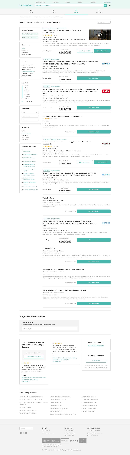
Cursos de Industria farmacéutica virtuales (28, 178)
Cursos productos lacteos (29, 161)
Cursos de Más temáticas (88, 396)
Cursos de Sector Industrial (89, 405)
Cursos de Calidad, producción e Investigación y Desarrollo (33, 403)
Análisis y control (26, 69)
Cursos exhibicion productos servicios (30, 169)
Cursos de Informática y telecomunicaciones (63, 414)
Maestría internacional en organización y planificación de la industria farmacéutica (34, 379)
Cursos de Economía (56, 405)
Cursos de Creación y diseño (27, 413)
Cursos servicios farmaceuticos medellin (29, 158)
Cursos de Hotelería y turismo (59, 408)
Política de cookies (69, 435)
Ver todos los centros (92, 435)
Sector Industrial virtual (39, 17)
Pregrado (55, 2)
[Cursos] (26, 5)
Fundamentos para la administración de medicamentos (62, 116)
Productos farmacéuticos (28, 71)
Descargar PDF (86, 50)
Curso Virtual (28, 17)
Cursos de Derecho (55, 402)
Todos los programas (40, 2)
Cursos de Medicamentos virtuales (29, 183)
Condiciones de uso (69, 432)
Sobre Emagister (46, 430)
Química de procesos (27, 73)
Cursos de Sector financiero (89, 402)
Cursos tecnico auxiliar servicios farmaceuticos (29, 165)
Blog (43, 432)
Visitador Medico (49, 198)
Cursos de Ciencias (25, 407)
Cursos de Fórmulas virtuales (30, 186)
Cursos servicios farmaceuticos (27, 150)
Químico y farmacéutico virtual (54, 17)
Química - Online (49, 248)
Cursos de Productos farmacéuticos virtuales (29, 174)
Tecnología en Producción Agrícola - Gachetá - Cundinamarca (64, 269)
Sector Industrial (26, 65)
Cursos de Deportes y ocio (58, 399)
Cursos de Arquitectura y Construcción (30, 399)
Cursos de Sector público (88, 408)
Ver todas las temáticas (48, 433)
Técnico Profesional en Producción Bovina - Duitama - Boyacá (64, 290)
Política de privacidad (70, 433)
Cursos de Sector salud (88, 411)
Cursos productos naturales (30, 154)
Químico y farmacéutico (28, 67)
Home (20, 17)
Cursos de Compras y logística (28, 410)
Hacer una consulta (96, 346)
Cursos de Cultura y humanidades (60, 396)
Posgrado (67, 2)
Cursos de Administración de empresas (31, 396)
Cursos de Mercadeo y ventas (89, 399)
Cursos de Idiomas (55, 411)
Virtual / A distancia (26, 133)
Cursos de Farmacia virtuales (30, 189)
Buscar (105, 5)
